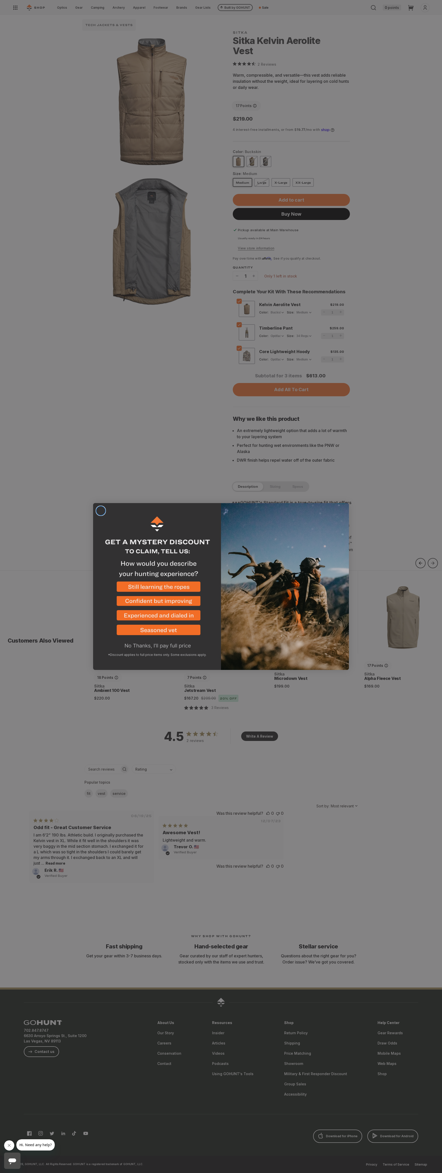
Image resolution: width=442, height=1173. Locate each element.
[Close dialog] (100, 510)
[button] (157, 589)
